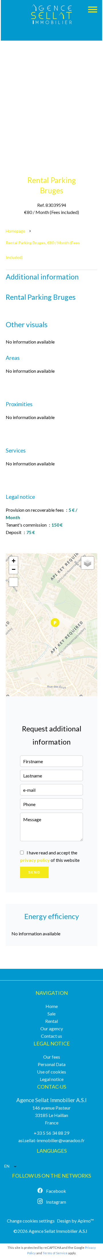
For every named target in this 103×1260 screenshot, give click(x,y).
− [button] (13, 569)
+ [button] (13, 560)
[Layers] (87, 563)
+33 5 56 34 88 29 (51, 1133)
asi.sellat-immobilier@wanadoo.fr (51, 1140)
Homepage (15, 231)
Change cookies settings (31, 1220)
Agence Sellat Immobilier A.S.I (51, 1100)
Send (34, 872)
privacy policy (35, 860)
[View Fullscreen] (13, 582)
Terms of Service (55, 1253)
